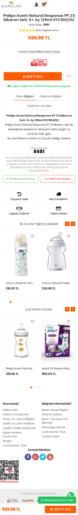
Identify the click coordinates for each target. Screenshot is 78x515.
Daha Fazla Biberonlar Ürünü (40, 52)
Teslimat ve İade (39, 106)
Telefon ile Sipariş (59, 179)
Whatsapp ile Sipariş (22, 179)
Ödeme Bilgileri (51, 96)
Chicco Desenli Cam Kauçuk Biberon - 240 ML (36, 283)
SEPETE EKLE (34, 76)
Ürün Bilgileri (25, 96)
